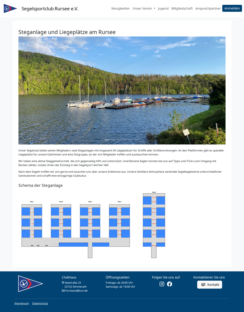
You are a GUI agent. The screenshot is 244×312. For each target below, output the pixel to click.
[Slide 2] (113, 140)
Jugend (163, 8)
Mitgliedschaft (182, 8)
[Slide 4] (124, 140)
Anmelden (232, 8)
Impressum (21, 303)
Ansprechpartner (208, 8)
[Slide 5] (130, 140)
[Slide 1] (107, 140)
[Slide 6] (136, 140)
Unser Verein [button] (142, 8)
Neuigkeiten (120, 8)
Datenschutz (40, 303)
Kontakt (212, 284)
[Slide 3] (119, 140)
